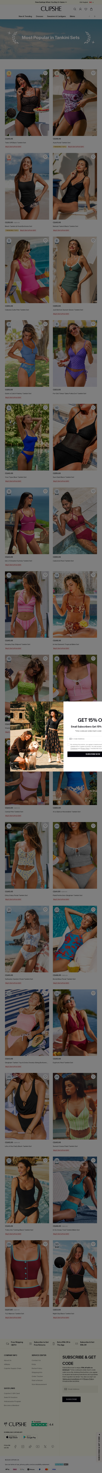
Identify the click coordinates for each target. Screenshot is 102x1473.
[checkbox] (68, 745)
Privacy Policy (85, 749)
